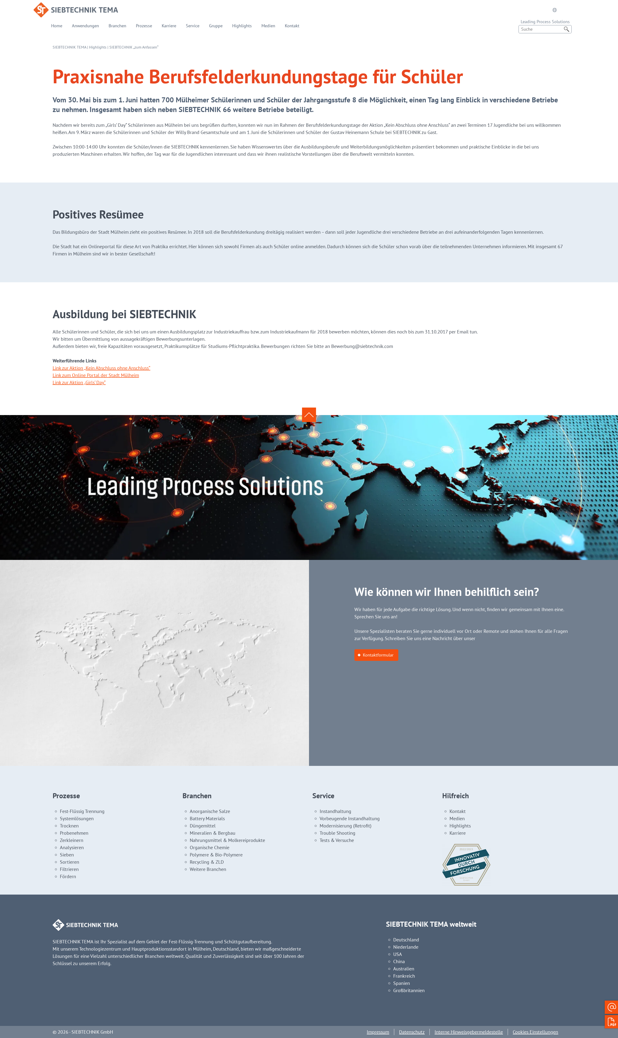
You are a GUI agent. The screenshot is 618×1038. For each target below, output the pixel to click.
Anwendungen (85, 25)
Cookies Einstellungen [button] (535, 1032)
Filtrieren (69, 869)
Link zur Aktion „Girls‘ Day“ (79, 382)
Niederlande (405, 947)
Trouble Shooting (337, 833)
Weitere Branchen (208, 869)
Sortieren (69, 862)
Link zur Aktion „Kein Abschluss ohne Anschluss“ (101, 368)
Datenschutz (412, 1032)
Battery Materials (207, 818)
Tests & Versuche (337, 840)
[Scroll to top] (309, 415)
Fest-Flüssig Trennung (82, 811)
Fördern (68, 876)
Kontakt (292, 25)
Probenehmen (74, 833)
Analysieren (72, 847)
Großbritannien (409, 990)
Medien (268, 25)
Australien (403, 969)
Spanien (401, 983)
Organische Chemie (209, 847)
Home (56, 25)
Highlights (242, 25)
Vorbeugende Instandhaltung (350, 818)
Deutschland (406, 940)
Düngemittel (203, 826)
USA (397, 954)
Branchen (117, 25)
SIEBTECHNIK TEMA (69, 47)
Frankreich (404, 976)
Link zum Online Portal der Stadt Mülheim (96, 375)
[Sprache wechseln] (554, 10)
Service (192, 25)
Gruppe (216, 25)
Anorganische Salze (210, 811)
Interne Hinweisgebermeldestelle (469, 1032)
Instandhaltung (335, 811)
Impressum (378, 1032)
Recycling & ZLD (207, 862)
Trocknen (69, 826)
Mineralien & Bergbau (212, 833)
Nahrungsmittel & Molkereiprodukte (227, 840)
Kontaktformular (378, 655)
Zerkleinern (71, 840)
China (399, 961)
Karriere (169, 25)
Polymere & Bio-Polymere (216, 855)
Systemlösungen (77, 818)
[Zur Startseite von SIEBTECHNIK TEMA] (76, 6)
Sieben (67, 855)
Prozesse (144, 25)
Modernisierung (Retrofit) (346, 826)
